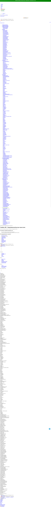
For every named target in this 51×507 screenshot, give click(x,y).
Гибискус (4, 100)
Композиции (4, 93)
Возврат (1, 5)
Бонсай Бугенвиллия (5, 42)
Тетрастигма (4, 133)
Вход (5, 498)
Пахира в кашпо (5, 170)
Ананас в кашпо (5, 161)
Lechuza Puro (4, 179)
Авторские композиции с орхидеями (7, 68)
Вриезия (4, 131)
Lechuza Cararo (5, 199)
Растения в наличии (5, 27)
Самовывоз (2, 4)
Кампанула (4, 104)
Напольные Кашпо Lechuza (6, 186)
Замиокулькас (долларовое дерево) (7, 116)
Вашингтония (4, 88)
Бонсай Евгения (5, 47)
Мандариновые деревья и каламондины (7, 94)
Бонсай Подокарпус (5, 38)
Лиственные (4, 78)
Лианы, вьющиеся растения (6, 80)
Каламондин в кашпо (5, 163)
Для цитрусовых (5, 222)
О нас (1, 503)
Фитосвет (4, 210)
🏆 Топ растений (2, 506)
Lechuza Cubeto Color (5, 201)
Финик (4, 90)
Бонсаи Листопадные (5, 32)
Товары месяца (3, 236)
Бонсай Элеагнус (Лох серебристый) (7, 56)
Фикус (4, 89)
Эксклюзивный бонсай (6, 33)
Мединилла (4, 105)
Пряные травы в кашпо (6, 171)
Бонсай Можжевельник (6, 36)
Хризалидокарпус (5, 91)
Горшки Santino (5, 213)
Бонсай (2, 259)
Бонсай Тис (4, 41)
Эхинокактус (4, 154)
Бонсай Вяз (4, 57)
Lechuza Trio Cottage (5, 206)
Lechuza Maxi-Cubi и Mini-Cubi (6, 197)
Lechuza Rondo (5, 202)
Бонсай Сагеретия (5, 54)
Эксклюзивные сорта (5, 96)
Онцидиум (4, 72)
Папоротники (4, 81)
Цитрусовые (4, 77)
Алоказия (4, 111)
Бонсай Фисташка (5, 55)
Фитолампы (4, 224)
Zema (3, 211)
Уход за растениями (3, 9)
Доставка (3, 253)
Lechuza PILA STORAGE (6, 195)
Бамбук (4, 114)
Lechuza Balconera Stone (6, 203)
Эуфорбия (4, 153)
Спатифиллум (4, 107)
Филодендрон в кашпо (5, 174)
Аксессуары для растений (6, 216)
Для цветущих (4, 221)
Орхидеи (3, 239)
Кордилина (4, 117)
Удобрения (4, 209)
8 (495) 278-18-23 (2, 16)
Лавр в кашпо (4, 166)
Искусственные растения (6, 83)
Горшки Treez (4, 214)
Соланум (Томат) (5, 130)
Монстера (4, 120)
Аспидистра (4, 113)
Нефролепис (4, 148)
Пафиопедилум (5, 73)
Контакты (2, 6)
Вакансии (3, 256)
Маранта (4, 119)
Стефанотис (4, 108)
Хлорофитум (4, 126)
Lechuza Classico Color (5, 189)
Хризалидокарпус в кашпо (6, 175)
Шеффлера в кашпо (5, 173)
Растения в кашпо (4, 240)
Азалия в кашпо (5, 159)
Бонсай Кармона (5, 44)
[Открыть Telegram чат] (1, 11)
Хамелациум (4, 125)
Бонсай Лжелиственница (6, 39)
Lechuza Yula (4, 198)
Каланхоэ (4, 102)
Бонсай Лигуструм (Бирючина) (6, 52)
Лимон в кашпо (5, 167)
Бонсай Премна (5, 49)
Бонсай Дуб (4, 48)
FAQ (2, 255)
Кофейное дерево (5, 129)
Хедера (4, 135)
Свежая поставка (4, 237)
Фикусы (4, 124)
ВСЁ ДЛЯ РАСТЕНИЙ (4, 261)
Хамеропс (4, 143)
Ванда (4, 62)
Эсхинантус (4, 137)
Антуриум (4, 97)
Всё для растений (4, 241)
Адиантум (4, 146)
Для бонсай (4, 220)
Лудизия (4, 71)
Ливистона (4, 138)
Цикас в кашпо (5, 176)
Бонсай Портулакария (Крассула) (7, 53)
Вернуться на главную (4, 235)
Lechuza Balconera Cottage (6, 205)
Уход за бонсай (2, 10)
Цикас (4, 85)
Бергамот (4, 95)
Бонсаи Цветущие (5, 31)
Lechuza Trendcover (5, 184)
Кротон (4, 118)
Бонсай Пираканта (5, 45)
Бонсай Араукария (5, 37)
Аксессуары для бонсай (6, 34)
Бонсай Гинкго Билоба (5, 50)
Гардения (4, 99)
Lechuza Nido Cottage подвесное (7, 204)
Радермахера (4, 122)
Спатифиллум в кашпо (5, 172)
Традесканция (4, 134)
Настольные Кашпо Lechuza (6, 185)
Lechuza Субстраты (5, 188)
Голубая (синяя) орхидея (6, 64)
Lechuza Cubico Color (5, 192)
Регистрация (4, 13)
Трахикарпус (4, 86)
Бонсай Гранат (4, 43)
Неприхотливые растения (6, 76)
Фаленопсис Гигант (5, 66)
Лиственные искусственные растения (7, 156)
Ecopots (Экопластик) (5, 212)
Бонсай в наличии (5, 30)
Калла (3, 103)
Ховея (3, 144)
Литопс (4, 152)
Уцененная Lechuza (5, 187)
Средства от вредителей (6, 219)
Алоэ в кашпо (4, 160)
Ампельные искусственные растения (7, 155)
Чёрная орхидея (5, 65)
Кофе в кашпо (4, 164)
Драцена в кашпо (5, 162)
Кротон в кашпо (5, 165)
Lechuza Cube (4, 191)
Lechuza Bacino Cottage (5, 183)
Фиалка (4, 109)
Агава (3, 149)
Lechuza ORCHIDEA (5, 196)
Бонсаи (2, 238)
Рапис (3, 87)
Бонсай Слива (4, 46)
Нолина (4, 84)
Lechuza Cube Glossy (5, 190)
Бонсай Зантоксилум (5, 51)
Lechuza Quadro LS (5, 181)
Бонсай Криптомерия (5, 40)
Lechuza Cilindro (5, 200)
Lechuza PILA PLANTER (6, 194)
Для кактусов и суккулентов (6, 223)
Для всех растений (5, 217)
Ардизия (4, 98)
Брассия (4, 69)
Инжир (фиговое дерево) (6, 128)
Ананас (4, 127)
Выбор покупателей (2, 504)
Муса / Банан (4, 139)
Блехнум (4, 147)
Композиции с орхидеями (6, 61)
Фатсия (4, 141)
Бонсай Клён (4, 58)
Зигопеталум (4, 70)
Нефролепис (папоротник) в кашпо (7, 169)
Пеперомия (4, 106)
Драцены (4, 115)
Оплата (1, 501)
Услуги (1, 8)
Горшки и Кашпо (5, 208)
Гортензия (4, 101)
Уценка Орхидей (5, 67)
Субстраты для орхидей (6, 218)
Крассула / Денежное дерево (6, 151)
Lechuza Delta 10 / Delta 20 (6, 182)
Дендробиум (4, 63)
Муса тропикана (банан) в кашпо (7, 168)
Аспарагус (4, 112)
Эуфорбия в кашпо (5, 177)
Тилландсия (4, 132)
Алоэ (3, 150)
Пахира (4, 121)
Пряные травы (4, 82)
